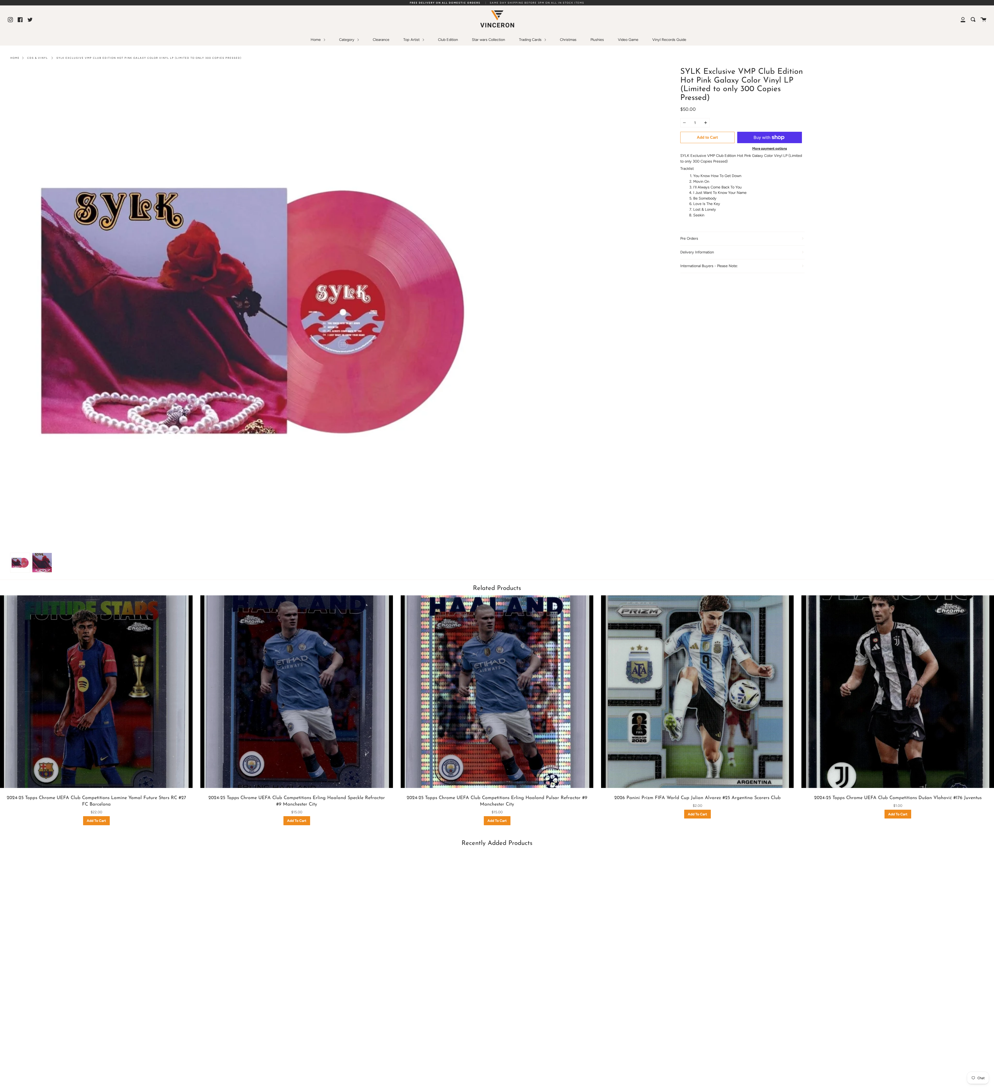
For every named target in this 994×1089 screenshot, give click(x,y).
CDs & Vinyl (37, 57)
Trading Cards (531, 39)
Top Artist (412, 39)
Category (347, 39)
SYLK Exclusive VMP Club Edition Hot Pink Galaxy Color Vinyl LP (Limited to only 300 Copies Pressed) (149, 57)
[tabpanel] (251, 309)
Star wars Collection (488, 39)
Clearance (381, 39)
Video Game (628, 39)
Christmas (568, 39)
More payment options (769, 148)
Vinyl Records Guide (669, 39)
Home (316, 39)
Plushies (597, 39)
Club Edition (448, 39)
